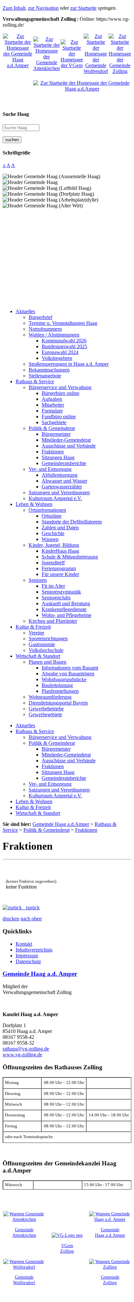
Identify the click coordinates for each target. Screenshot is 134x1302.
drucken (11, 918)
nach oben (31, 918)
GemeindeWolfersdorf (24, 1279)
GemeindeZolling (110, 1279)
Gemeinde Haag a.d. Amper (40, 973)
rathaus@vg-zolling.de (26, 1048)
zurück (31, 907)
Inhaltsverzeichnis (34, 949)
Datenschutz (28, 961)
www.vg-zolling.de (22, 1054)
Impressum (27, 955)
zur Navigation (43, 8)
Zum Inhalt (14, 8)
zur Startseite (83, 8)
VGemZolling (67, 1248)
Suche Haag (16, 114)
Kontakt (24, 944)
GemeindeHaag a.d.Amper (110, 1232)
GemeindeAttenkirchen (24, 1232)
